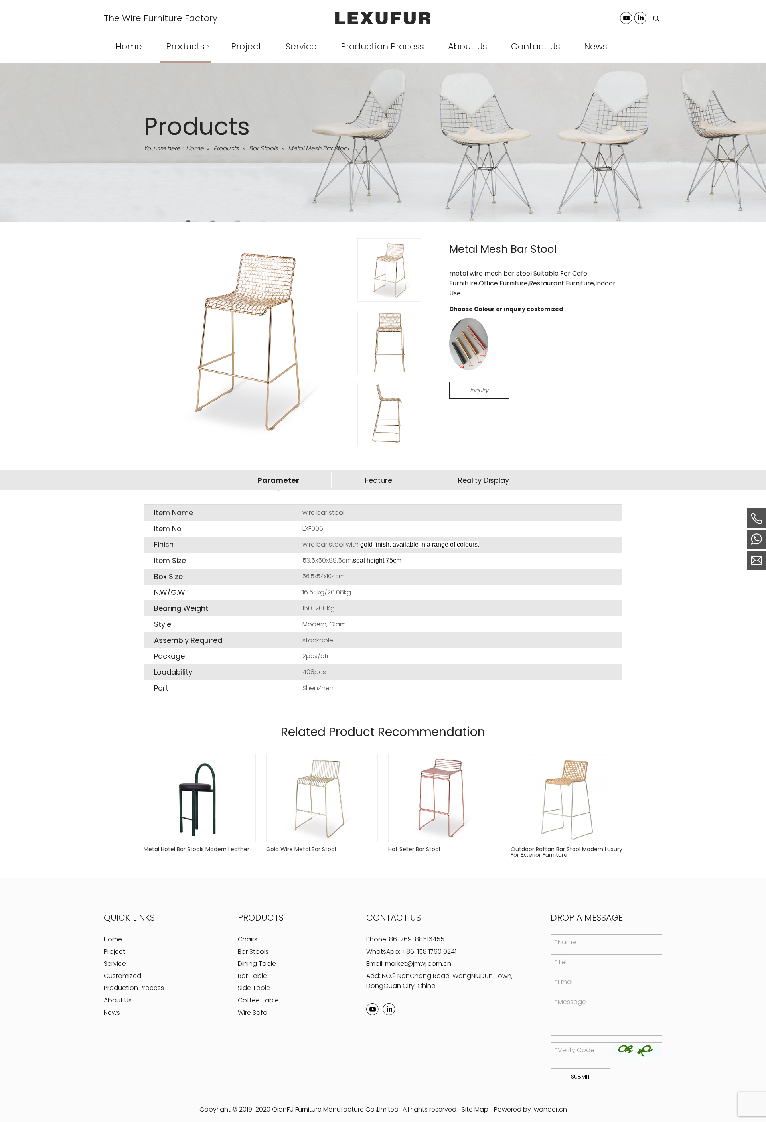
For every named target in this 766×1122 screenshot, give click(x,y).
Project (114, 951)
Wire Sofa (252, 1012)
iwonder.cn (550, 1109)
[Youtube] (626, 18)
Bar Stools (253, 951)
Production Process (134, 987)
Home (113, 939)
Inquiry (479, 390)
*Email (564, 981)
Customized (122, 975)
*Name (565, 942)
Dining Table (257, 963)
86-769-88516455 (416, 939)
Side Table (254, 987)
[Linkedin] (640, 18)
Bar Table (252, 975)
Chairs (247, 939)
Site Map (475, 1109)
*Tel (561, 961)
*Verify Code (574, 1050)
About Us (118, 1000)
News (112, 1012)
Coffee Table (258, 1000)
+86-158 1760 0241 (429, 951)
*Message (570, 1001)
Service (115, 963)
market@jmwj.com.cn (418, 963)
